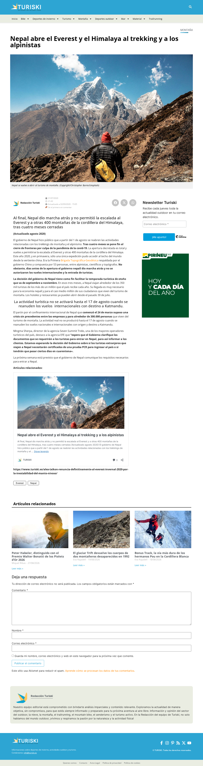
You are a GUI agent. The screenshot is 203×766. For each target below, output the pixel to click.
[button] (190, 7)
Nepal (33, 483)
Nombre (17, 630)
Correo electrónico (24, 643)
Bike (23, 18)
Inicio (14, 18)
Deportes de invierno (44, 18)
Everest (20, 483)
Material (137, 18)
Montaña (83, 18)
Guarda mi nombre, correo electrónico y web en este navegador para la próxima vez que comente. (74, 656)
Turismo (66, 18)
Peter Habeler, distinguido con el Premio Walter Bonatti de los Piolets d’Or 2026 (38, 556)
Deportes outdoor (104, 18)
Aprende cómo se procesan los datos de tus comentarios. (100, 670)
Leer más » (17, 568)
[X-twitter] (184, 743)
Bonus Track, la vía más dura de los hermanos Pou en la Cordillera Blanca (162, 554)
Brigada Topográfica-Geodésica (79, 260)
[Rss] (178, 743)
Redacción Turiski (30, 202)
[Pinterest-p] (173, 743)
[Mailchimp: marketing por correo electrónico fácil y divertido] (180, 238)
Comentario (20, 590)
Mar (123, 18)
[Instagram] (167, 743)
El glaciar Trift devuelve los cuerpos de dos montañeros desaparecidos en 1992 (101, 554)
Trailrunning (155, 18)
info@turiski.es (30, 752)
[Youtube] (189, 743)
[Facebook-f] (162, 743)
